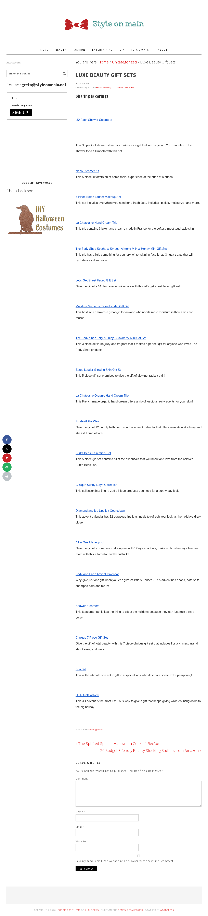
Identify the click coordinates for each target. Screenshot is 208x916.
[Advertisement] (36, 149)
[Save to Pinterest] (7, 458)
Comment (83, 778)
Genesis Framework (130, 910)
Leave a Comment (125, 87)
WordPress (167, 910)
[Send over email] (7, 467)
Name (80, 812)
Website (81, 841)
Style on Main (104, 20)
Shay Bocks (91, 910)
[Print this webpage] (7, 476)
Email (80, 827)
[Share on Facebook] (7, 439)
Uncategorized (95, 729)
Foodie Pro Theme (69, 910)
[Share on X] (7, 449)
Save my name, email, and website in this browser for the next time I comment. (125, 861)
